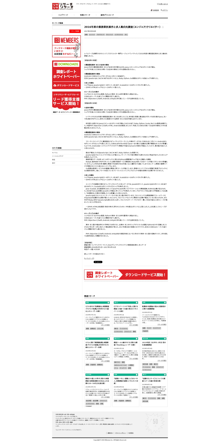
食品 (53, 160)
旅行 (53, 163)
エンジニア (92, 34)
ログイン (165, 10)
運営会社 (110, 433)
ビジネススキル (119, 34)
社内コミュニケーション (120, 365)
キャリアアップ (156, 328)
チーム (116, 368)
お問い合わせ (163, 4)
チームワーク (123, 368)
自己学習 (88, 400)
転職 (86, 34)
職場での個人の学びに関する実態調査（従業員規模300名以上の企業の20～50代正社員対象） (97, 381)
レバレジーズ (89, 258)
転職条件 (93, 328)
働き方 (116, 328)
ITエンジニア (109, 34)
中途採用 (145, 331)
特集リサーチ (85, 15)
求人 (126, 34)
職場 (134, 331)
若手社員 (145, 364)
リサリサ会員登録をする (66, 46)
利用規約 (130, 433)
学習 (101, 403)
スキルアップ (127, 331)
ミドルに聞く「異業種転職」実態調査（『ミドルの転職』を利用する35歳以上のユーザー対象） (97, 345)
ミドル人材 (100, 328)
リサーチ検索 (75, 31)
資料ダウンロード (107, 15)
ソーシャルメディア (57, 156)
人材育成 (88, 406)
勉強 (97, 403)
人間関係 (130, 365)
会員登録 (156, 10)
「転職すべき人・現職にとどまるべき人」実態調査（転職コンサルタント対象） (126, 381)
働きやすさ (117, 362)
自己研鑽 (95, 400)
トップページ (63, 15)
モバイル (55, 153)
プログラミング (100, 34)
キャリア (149, 328)
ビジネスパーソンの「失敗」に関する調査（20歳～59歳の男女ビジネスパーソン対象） (126, 309)
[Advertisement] (126, 22)
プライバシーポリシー (120, 433)
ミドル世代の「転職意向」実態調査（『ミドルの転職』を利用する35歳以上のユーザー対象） (97, 309)
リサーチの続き (105, 325)
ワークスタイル (123, 328)
